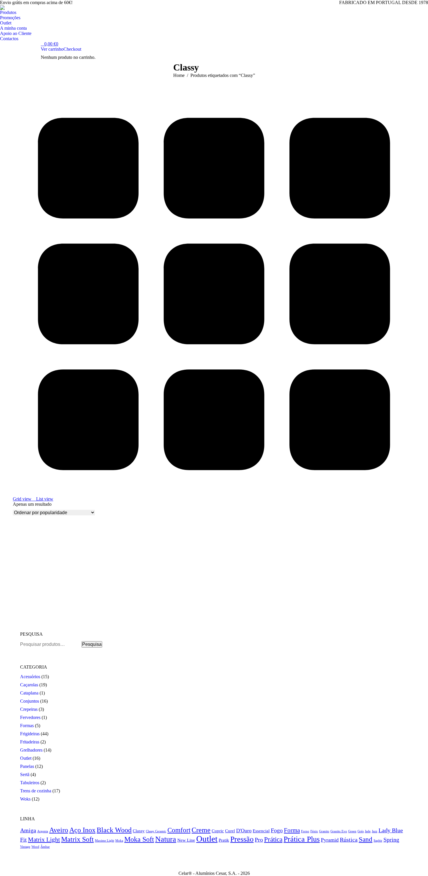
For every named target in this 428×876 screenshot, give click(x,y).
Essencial (261, 830)
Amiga (28, 830)
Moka (119, 840)
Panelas (27, 766)
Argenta (42, 831)
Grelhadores (31, 750)
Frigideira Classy (30, 613)
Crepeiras (29, 709)
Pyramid (330, 840)
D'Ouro (244, 830)
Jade (368, 831)
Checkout (72, 49)
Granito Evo (338, 831)
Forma (292, 830)
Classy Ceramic (156, 831)
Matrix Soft (77, 839)
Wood (35, 846)
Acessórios (30, 676)
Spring (391, 839)
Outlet (25, 758)
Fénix (314, 831)
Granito (324, 831)
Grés (361, 831)
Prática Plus (302, 839)
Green (352, 831)
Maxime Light (104, 840)
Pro (259, 839)
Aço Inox (82, 830)
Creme (201, 830)
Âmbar (45, 846)
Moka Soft (139, 839)
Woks (25, 798)
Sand (365, 839)
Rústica (349, 839)
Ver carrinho (52, 49)
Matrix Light (44, 839)
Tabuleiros (29, 782)
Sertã (24, 774)
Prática (273, 839)
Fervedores (30, 717)
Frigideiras (30, 733)
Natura (165, 839)
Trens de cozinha (35, 790)
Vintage (25, 846)
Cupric (218, 830)
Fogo (277, 830)
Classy (139, 830)
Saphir (378, 840)
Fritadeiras (29, 741)
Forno (305, 831)
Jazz (374, 831)
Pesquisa (92, 644)
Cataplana (29, 692)
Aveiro (58, 830)
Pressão (242, 839)
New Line (186, 840)
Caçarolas (29, 684)
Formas (27, 725)
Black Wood (114, 830)
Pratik (224, 840)
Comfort (178, 830)
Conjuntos (29, 701)
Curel (230, 830)
